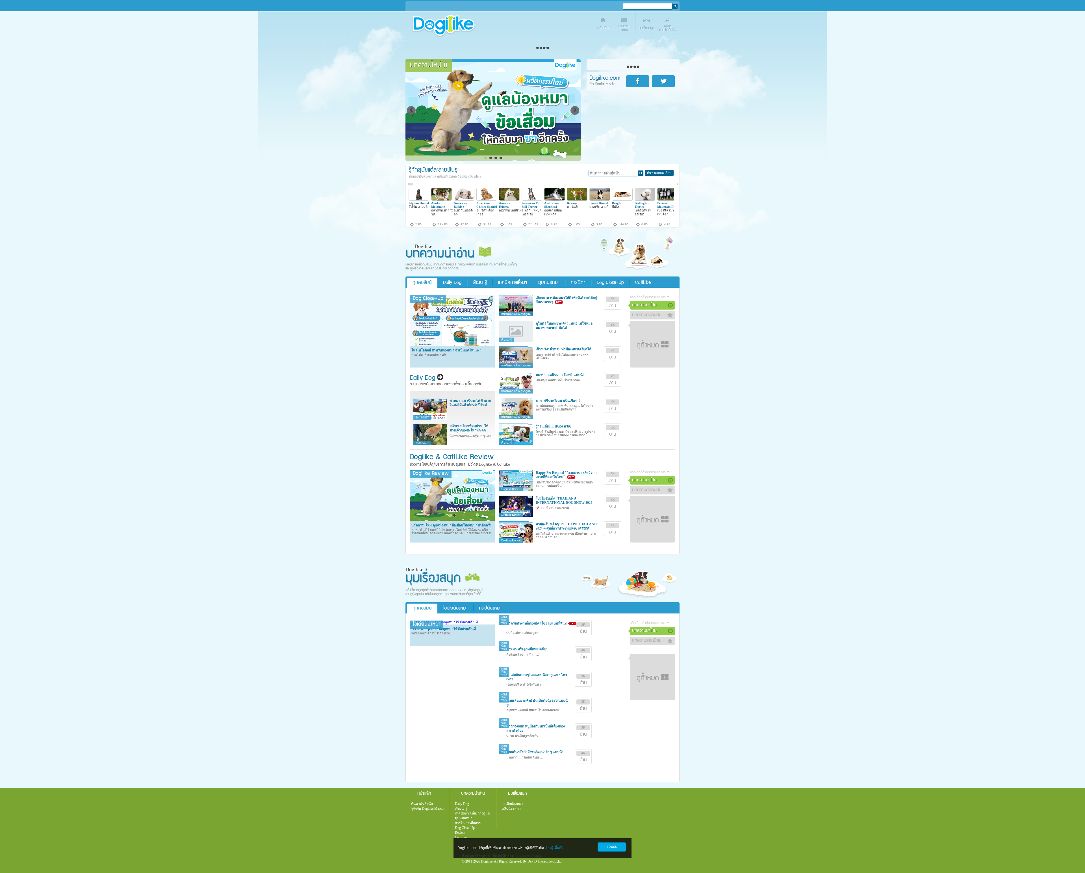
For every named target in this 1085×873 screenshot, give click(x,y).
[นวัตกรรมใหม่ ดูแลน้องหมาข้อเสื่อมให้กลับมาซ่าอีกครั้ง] (452, 520)
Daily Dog (452, 283)
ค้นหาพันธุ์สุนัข (422, 804)
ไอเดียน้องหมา (455, 608)
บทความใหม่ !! (429, 66)
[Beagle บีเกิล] (622, 200)
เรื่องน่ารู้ (480, 283)
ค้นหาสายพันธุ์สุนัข (669, 24)
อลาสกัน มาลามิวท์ (442, 212)
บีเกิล (615, 206)
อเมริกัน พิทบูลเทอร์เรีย (531, 212)
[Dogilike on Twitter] (664, 81)
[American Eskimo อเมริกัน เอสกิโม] (509, 200)
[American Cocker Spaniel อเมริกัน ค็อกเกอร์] (486, 200)
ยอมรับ (611, 847)
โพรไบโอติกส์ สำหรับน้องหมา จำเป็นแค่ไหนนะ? (446, 350)
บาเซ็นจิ (572, 206)
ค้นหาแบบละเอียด (659, 172)
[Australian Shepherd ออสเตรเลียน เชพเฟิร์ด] (554, 200)
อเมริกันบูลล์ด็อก (463, 212)
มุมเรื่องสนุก (647, 24)
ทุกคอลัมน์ (422, 283)
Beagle (616, 203)
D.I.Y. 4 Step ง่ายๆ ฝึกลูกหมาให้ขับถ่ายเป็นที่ (443, 629)
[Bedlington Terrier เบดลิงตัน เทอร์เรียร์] (645, 200)
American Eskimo (505, 204)
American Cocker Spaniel (486, 204)
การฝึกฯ (578, 283)
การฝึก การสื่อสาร (468, 823)
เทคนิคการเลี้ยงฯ (512, 283)
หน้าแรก (603, 24)
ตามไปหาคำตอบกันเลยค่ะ (429, 354)
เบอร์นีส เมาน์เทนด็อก (666, 212)
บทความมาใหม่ (644, 305)
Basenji (572, 203)
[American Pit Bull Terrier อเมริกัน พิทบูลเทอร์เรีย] (532, 200)
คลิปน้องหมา (490, 608)
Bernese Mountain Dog (667, 204)
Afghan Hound (419, 203)
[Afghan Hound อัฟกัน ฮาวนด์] (419, 200)
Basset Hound (598, 203)
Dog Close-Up (610, 283)
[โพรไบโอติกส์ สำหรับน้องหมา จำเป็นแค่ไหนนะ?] (452, 345)
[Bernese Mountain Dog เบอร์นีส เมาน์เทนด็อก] (667, 200)
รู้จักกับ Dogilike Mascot (427, 809)
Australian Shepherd (551, 204)
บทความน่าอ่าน (625, 24)
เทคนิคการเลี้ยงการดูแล (472, 813)
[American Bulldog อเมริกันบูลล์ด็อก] (464, 200)
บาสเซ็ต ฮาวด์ (598, 206)
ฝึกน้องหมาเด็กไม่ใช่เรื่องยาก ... (432, 633)
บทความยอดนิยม (646, 315)
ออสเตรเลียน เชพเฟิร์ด (553, 212)
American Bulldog (460, 204)
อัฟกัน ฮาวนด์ (418, 206)
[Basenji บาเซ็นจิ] (577, 200)
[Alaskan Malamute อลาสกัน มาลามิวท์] (441, 200)
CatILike (643, 283)
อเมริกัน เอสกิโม (510, 210)
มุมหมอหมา (548, 283)
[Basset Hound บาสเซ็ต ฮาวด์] (599, 200)
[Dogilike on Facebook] (638, 81)
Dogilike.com (430, 857)
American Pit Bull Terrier (531, 204)
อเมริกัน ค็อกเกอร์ (485, 212)
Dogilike (421, 457)
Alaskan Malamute (438, 204)
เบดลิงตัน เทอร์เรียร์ (643, 212)
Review (460, 833)
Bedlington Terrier (642, 204)
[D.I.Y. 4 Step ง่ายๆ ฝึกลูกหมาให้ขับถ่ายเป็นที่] (444, 622)
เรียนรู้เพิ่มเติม (555, 848)
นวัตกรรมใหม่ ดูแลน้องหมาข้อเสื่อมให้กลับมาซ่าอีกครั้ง (451, 525)
